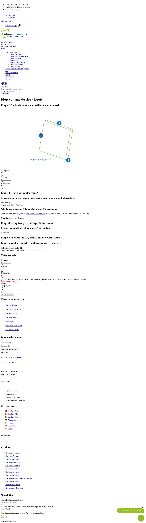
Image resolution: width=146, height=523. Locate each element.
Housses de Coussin (12, 485)
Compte (4, 83)
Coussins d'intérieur (12, 456)
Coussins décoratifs (12, 459)
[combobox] (11, 89)
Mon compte (10, 15)
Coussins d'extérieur (12, 466)
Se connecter (10, 18)
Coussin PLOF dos (12, 330)
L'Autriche (12, 426)
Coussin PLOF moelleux (14, 309)
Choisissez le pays (12, 26)
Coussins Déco (10, 317)
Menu (3, 48)
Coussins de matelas (12, 475)
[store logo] (22, 38)
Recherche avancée (8, 91)
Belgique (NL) (13, 414)
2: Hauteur (5, 177)
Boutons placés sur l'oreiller (13, 248)
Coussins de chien (11, 482)
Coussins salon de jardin (14, 462)
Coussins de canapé (12, 453)
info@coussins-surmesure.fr (13, 357)
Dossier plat (9, 322)
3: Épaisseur (5, 184)
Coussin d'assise (11, 305)
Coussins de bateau (12, 472)
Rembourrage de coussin (14, 488)
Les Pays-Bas (13, 411)
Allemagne (12, 420)
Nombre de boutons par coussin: (12, 250)
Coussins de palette (12, 469)
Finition (4, 284)
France (10, 423)
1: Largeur (4, 171)
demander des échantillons (35, 214)
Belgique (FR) (13, 417)
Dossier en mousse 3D (13, 326)
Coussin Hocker (11, 313)
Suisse (10, 429)
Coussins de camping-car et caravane (18, 478)
